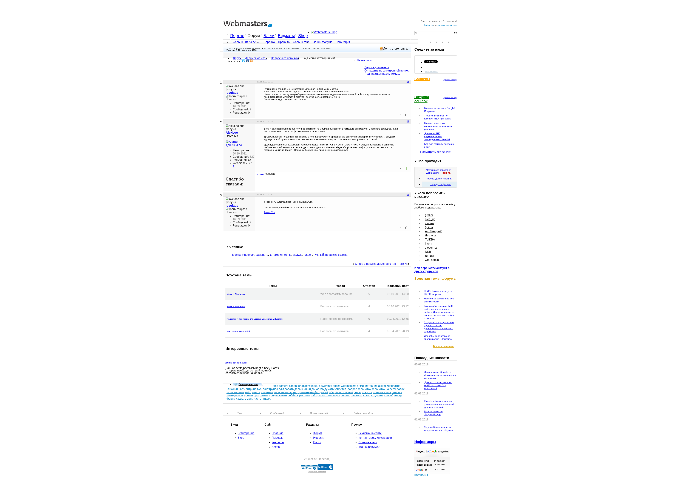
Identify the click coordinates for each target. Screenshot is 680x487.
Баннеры (422, 79)
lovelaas (260, 174)
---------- (267, 385)
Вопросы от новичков (285, 58)
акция (382, 385)
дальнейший (302, 389)
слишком (356, 395)
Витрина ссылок (421, 99)
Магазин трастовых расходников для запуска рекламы (438, 126)
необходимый (319, 392)
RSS (454, 42)
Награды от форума (440, 184)
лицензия (267, 392)
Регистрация (246, 433)
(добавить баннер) (450, 80)
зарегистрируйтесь (447, 25)
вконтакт (262, 389)
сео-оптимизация (329, 395)
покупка (367, 392)
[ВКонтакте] (247, 61)
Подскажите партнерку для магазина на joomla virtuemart (254, 319)
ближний (232, 389)
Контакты (278, 442)
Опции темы (364, 60)
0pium (429, 227)
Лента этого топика (395, 48)
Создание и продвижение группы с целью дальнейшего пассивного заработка (439, 327)
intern (428, 243)
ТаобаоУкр (269, 212)
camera (283, 385)
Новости (318, 437)
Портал (237, 35)
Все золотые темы (443, 346)
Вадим (429, 255)
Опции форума (322, 42)
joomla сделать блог (236, 363)
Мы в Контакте (431, 72)
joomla (236, 254)
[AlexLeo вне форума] (234, 143)
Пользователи (367, 442)
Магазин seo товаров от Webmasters (438, 171)
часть (257, 398)
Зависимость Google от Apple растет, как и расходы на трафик (440, 375)
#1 (408, 81)
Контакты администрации (375, 437)
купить (256, 392)
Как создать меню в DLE (238, 331)
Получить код (421, 475)
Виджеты (286, 35)
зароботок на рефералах (388, 389)
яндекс (266, 398)
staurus (429, 223)
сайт (314, 395)
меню (287, 254)
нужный (319, 254)
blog (275, 385)
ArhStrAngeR (433, 231)
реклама (304, 395)
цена (250, 398)
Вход (241, 437)
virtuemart (248, 254)
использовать (235, 392)
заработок (364, 389)
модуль (297, 254)
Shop (303, 35)
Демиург (430, 235)
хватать (241, 398)
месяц (288, 392)
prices (336, 385)
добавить (317, 389)
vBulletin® (310, 458)
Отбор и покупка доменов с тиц (375, 263)
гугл (281, 389)
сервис (345, 395)
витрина (251, 389)
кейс (248, 392)
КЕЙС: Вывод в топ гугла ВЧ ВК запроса (438, 293)
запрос (352, 389)
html (308, 385)
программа (261, 395)
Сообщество (301, 42)
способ (388, 395)
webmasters (348, 385)
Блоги (269, 35)
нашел (308, 254)
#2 (408, 121)
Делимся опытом (256, 58)
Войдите (428, 25)
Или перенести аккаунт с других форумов (431, 270)
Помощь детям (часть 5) (439, 178)
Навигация (343, 42)
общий (333, 392)
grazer (429, 215)
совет (366, 395)
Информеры (425, 442)
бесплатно (393, 385)
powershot (325, 385)
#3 (408, 194)
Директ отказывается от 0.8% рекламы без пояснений (438, 385)
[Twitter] (244, 61)
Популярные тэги (248, 384)
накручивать (301, 392)
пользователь (382, 392)
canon (293, 385)
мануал (279, 392)
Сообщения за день (246, 42)
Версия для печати (376, 67)
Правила (284, 42)
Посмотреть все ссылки (435, 151)
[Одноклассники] (251, 61)
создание (377, 395)
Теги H (402, 263)
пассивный (345, 392)
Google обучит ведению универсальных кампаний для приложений (439, 404)
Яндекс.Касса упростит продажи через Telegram (438, 428)
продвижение (278, 395)
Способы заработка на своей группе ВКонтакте (438, 337)
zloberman (431, 247)
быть (242, 389)
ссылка (342, 254)
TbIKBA (430, 239)
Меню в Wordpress (236, 294)
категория (276, 254)
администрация (367, 385)
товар (398, 395)
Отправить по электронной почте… (387, 70)
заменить (262, 254)
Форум (254, 35)
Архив (276, 446)
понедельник (234, 395)
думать (329, 389)
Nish (428, 251)
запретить (340, 389)
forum (301, 385)
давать (289, 389)
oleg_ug (430, 219)
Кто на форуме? (368, 446)
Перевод (324, 458)
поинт (357, 392)
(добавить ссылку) (450, 98)
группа (273, 389)
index (314, 385)
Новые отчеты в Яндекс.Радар (433, 413)
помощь (397, 392)
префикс (331, 254)
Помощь (277, 437)
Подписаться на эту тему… (382, 73)
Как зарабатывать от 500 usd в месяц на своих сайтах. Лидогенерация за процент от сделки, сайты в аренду (439, 312)
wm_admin (432, 259)
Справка (269, 42)
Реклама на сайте (370, 433)
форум (230, 398)
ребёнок (293, 395)
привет (248, 395)
